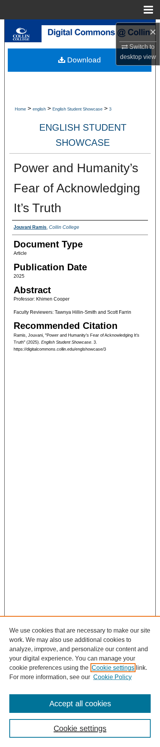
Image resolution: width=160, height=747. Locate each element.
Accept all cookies (80, 703)
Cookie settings (113, 667)
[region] (80, 681)
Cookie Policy (112, 677)
